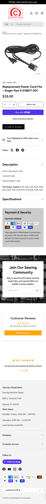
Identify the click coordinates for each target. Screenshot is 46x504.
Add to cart (31, 104)
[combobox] (23, 24)
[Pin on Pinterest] (22, 150)
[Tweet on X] (12, 150)
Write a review (23, 333)
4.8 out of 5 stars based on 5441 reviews (23, 366)
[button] (36, 13)
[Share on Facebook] (17, 150)
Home (4, 32)
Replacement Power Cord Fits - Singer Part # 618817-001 (21, 33)
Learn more (32, 2)
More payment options (23, 118)
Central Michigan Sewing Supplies (19, 498)
